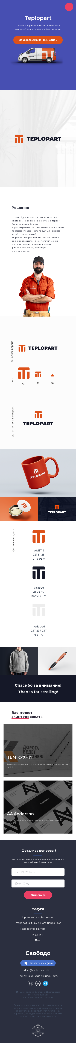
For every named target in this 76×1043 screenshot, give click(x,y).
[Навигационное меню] (69, 7)
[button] (38, 40)
